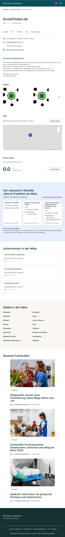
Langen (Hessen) (38, 320)
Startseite (6, 9)
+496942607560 (11, 42)
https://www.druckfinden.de (15, 50)
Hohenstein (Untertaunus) (11, 340)
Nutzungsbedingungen (39, 529)
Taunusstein (7, 328)
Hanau (34, 316)
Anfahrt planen (55, 121)
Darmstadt (35, 312)
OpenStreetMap (52, 149)
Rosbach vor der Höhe (39, 332)
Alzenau (5, 324)
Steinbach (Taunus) (9, 336)
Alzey (34, 324)
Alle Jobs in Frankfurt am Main (52, 197)
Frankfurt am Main (15, 9)
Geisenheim (7, 332)
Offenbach (6, 316)
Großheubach (36, 336)
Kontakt (11, 529)
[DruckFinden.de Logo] (17, 97)
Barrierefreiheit (27, 529)
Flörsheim (35, 328)
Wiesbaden (6, 312)
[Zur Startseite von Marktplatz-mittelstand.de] (12, 3)
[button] (56, 3)
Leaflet (45, 149)
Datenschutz (18, 529)
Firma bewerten (55, 169)
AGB (48, 529)
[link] (12, 212)
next (59, 97)
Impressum (54, 529)
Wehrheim (35, 340)
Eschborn (6, 320)
